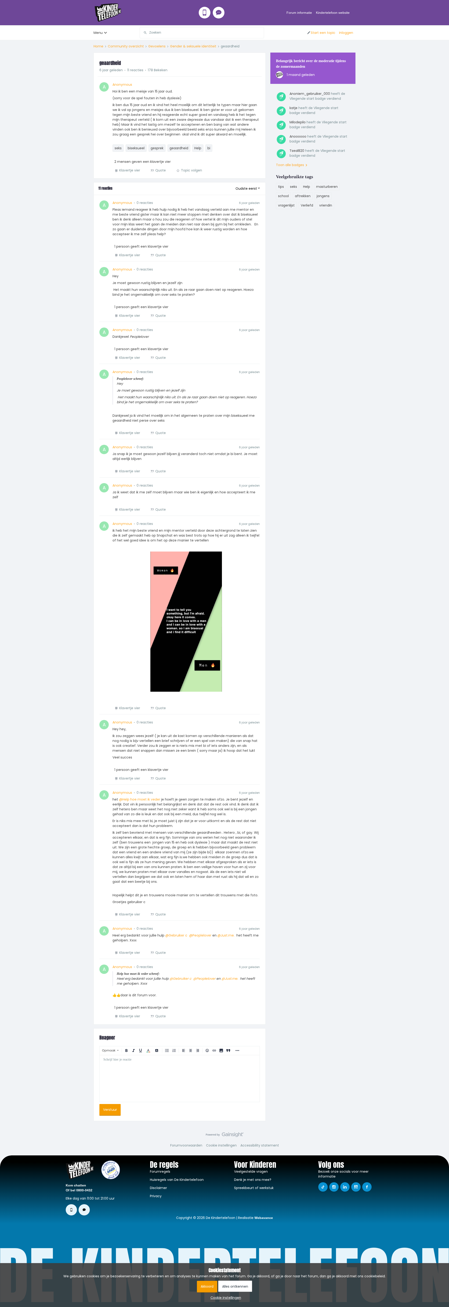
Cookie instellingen (221, 1145)
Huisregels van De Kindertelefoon (177, 1179)
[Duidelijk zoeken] (260, 32)
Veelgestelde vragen (251, 1171)
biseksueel (136, 148)
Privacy (156, 1196)
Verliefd (307, 205)
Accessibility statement (259, 1145)
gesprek (157, 148)
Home (98, 46)
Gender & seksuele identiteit (193, 46)
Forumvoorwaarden (186, 1145)
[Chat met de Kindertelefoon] (218, 12)
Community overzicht (126, 46)
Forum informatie (299, 12)
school (283, 196)
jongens (323, 196)
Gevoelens (157, 46)
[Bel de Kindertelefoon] (204, 12)
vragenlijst (286, 205)
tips (281, 186)
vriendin (325, 205)
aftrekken (303, 196)
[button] (321, 33)
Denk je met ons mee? (252, 1179)
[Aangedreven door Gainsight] (224, 1135)
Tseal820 (297, 150)
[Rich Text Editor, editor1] (180, 1078)
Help (197, 148)
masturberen (327, 186)
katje (293, 108)
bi (208, 148)
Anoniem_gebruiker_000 (310, 93)
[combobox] (202, 32)
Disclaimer (158, 1188)
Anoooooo (298, 136)
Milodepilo (298, 122)
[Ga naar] (143, 32)
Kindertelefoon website (333, 12)
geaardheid (179, 148)
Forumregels (160, 1171)
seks (118, 148)
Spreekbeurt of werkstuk (254, 1188)
